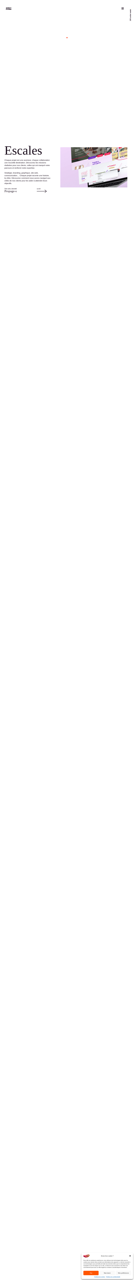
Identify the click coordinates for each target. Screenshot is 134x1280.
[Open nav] (122, 8)
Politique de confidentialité (113, 1277)
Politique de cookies (99, 1277)
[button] (130, 1256)
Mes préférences (123, 1273)
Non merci (107, 1273)
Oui (91, 1273)
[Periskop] (9, 9)
